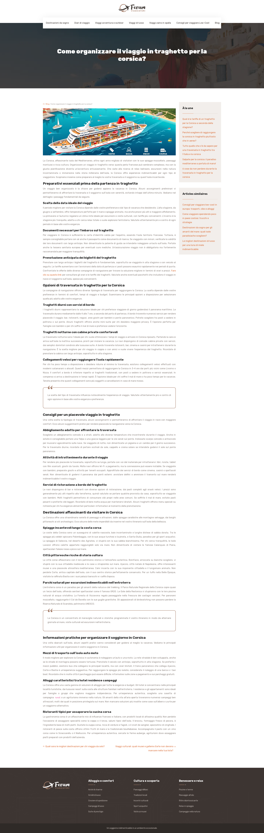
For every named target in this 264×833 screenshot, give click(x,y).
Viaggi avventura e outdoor (109, 23)
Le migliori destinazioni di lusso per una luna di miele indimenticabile (198, 245)
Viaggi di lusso (136, 23)
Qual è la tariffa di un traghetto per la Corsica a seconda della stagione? (198, 123)
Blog (217, 23)
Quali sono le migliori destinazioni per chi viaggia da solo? (75, 746)
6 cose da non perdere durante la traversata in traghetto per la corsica (199, 172)
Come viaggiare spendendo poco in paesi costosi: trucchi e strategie (199, 218)
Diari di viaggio (82, 23)
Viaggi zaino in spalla (160, 23)
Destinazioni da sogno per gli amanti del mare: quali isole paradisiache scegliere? (197, 231)
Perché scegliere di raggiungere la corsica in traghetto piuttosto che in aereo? (199, 136)
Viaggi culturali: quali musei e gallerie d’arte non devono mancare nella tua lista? (144, 748)
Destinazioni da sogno (57, 23)
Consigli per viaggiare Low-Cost (192, 23)
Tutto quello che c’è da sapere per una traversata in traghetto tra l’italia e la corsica (199, 150)
